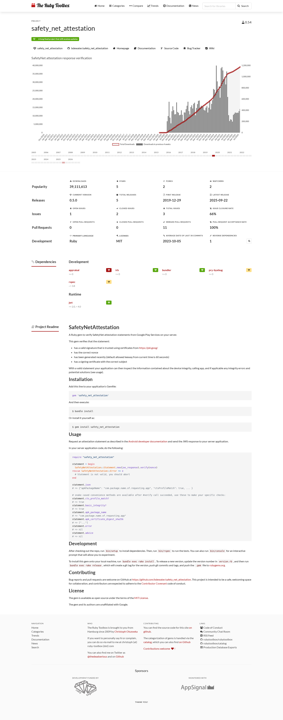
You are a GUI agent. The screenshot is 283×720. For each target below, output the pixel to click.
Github (120, 656)
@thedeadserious (97, 656)
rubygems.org (217, 565)
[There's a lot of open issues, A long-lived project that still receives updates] (249, 270)
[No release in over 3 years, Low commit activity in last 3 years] (109, 270)
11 (165, 227)
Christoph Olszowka (126, 631)
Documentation (40, 639)
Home (34, 627)
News (34, 643)
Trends (35, 635)
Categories (37, 631)
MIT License (141, 597)
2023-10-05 (172, 241)
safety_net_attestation (63, 28)
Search (35, 647)
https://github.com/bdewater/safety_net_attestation (161, 579)
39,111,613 (78, 187)
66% (213, 214)
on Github (184, 642)
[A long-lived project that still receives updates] (155, 270)
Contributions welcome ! (159, 648)
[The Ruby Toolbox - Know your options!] (50, 6)
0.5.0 (73, 200)
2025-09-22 (219, 200)
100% (214, 227)
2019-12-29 (172, 200)
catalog (147, 642)
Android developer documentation (147, 441)
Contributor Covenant (154, 583)
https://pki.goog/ (148, 347)
